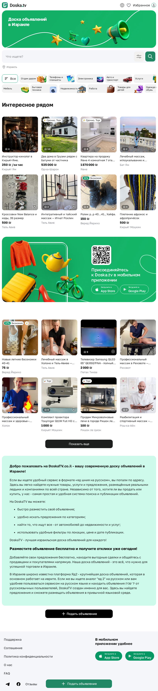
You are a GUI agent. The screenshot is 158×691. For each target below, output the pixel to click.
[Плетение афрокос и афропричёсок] (138, 201)
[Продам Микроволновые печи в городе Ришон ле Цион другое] (99, 404)
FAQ (7, 673)
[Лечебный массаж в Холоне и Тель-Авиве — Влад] (59, 344)
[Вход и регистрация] (153, 5)
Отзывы (31, 684)
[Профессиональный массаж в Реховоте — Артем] (138, 344)
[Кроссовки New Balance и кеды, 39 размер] (20, 201)
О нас (8, 665)
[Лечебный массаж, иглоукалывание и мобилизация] (138, 141)
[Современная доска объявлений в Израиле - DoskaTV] (14, 5)
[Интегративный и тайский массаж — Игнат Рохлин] (59, 199)
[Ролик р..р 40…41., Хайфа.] (99, 199)
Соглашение (13, 648)
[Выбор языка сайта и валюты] (122, 5)
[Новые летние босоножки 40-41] (20, 346)
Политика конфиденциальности (28, 656)
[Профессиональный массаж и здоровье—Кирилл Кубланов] (20, 402)
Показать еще (79, 444)
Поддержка (13, 639)
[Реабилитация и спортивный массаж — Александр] (138, 402)
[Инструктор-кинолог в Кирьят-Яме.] (20, 143)
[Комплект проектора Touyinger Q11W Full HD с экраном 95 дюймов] (59, 404)
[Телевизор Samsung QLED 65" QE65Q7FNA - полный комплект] (99, 346)
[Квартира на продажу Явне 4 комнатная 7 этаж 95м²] (99, 143)
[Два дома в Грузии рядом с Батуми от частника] (59, 143)
